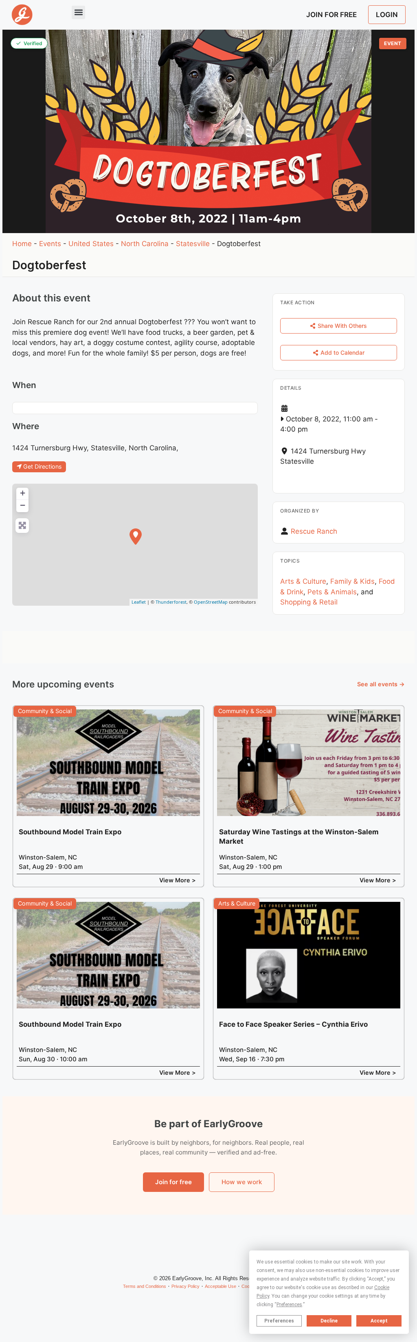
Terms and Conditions (144, 1286)
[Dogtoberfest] (135, 536)
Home (22, 244)
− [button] (22, 505)
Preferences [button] (289, 1304)
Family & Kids (352, 581)
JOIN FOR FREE (331, 15)
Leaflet (139, 602)
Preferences (279, 1321)
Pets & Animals (332, 592)
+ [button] (22, 493)
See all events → (381, 684)
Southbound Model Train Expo (70, 832)
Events (50, 244)
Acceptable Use (220, 1286)
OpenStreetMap (211, 602)
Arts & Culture (303, 581)
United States (91, 244)
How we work (242, 1182)
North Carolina (145, 244)
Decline (329, 1321)
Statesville (193, 244)
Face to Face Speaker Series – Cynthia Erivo (293, 1024)
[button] (78, 12)
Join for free (173, 1182)
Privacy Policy (185, 1286)
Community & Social (45, 710)
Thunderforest (171, 602)
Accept (379, 1321)
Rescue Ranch (314, 531)
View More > (177, 880)
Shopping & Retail (309, 602)
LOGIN (387, 15)
